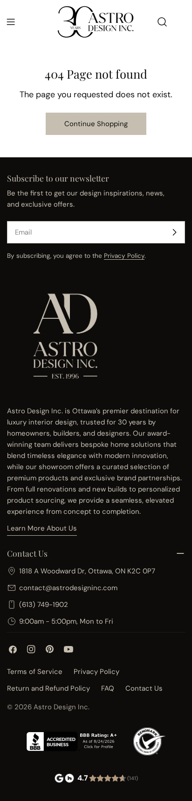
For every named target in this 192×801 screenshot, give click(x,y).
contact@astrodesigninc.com (68, 587)
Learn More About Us (42, 528)
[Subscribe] (174, 232)
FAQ (107, 688)
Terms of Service (34, 671)
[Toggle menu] (10, 22)
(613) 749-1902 (43, 604)
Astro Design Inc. (61, 707)
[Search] (162, 22)
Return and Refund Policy (48, 688)
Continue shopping (96, 123)
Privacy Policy (124, 256)
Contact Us (144, 688)
